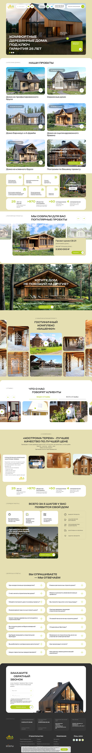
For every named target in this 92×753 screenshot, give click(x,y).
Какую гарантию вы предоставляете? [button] (22, 652)
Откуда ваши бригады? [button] (58, 627)
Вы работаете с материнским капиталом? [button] (24, 644)
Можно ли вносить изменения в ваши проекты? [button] (63, 593)
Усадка (38, 739)
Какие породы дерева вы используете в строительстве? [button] (23, 619)
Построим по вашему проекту (63, 33)
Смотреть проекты (76, 44)
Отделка (39, 741)
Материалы (56, 739)
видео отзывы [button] (43, 397)
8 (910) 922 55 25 (44, 722)
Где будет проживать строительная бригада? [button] (21, 636)
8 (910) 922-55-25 (59, 5)
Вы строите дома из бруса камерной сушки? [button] (22, 627)
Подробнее (76, 252)
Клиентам (56, 744)
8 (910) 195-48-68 (59, 6)
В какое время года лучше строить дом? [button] (23, 610)
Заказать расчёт (44, 307)
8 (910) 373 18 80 (27, 722)
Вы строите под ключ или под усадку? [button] (63, 602)
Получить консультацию (74, 6)
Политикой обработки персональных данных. (48, 751)
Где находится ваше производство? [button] (22, 585)
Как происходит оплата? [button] (58, 644)
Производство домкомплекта (27, 744)
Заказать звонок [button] (21, 707)
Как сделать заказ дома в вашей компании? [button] (61, 652)
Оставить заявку (73, 163)
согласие (17, 699)
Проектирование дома (25, 739)
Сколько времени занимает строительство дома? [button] (59, 610)
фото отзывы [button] (72, 397)
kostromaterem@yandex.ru (59, 7)
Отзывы (56, 741)
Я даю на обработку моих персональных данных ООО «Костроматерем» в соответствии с (21, 701)
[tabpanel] (46, 29)
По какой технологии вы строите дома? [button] (63, 619)
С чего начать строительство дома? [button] (22, 593)
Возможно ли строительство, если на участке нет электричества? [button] (63, 636)
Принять (64, 749)
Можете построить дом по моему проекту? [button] (24, 602)
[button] (17, 6)
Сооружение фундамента (26, 741)
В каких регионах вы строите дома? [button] (62, 585)
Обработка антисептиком (43, 744)
